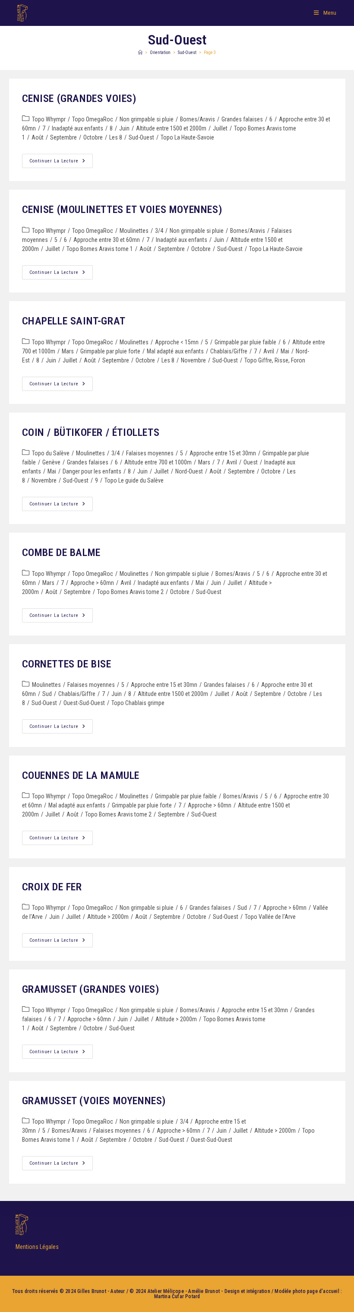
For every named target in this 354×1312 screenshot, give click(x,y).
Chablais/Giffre (228, 351)
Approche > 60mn (92, 582)
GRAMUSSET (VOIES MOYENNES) (94, 1101)
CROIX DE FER (52, 887)
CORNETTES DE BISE (66, 664)
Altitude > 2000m (108, 916)
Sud (47, 693)
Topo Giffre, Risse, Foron (274, 360)
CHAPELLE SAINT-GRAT (74, 321)
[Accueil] (140, 52)
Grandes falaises (242, 119)
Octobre (93, 137)
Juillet (220, 128)
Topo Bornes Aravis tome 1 (99, 248)
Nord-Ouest (189, 471)
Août (38, 137)
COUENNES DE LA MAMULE (81, 775)
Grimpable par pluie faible (245, 342)
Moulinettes (134, 230)
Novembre (193, 360)
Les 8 (115, 137)
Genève (51, 462)
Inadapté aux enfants (77, 128)
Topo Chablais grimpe (137, 702)
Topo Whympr (49, 119)
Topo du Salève (51, 453)
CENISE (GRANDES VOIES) (79, 98)
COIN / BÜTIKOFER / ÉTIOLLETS (91, 432)
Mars (68, 351)
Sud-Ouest (141, 137)
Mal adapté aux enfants (175, 351)
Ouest (250, 462)
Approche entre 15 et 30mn (223, 453)
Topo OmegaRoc (92, 119)
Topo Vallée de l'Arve (270, 916)
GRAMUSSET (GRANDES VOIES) (90, 989)
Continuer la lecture (61, 159)
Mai (285, 351)
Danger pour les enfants (92, 471)
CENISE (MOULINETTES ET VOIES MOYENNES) (122, 209)
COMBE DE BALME (61, 552)
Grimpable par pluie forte (110, 351)
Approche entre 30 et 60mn (106, 239)
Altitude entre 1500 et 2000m (171, 128)
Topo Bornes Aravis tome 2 (130, 591)
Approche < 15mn (177, 342)
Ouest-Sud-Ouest (84, 702)
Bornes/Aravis (197, 119)
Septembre (63, 137)
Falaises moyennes (150, 453)
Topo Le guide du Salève (134, 480)
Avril (268, 351)
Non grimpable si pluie (147, 119)
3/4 (159, 230)
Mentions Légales (37, 1246)
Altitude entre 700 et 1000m (158, 462)
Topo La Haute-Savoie (187, 137)
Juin (124, 128)
